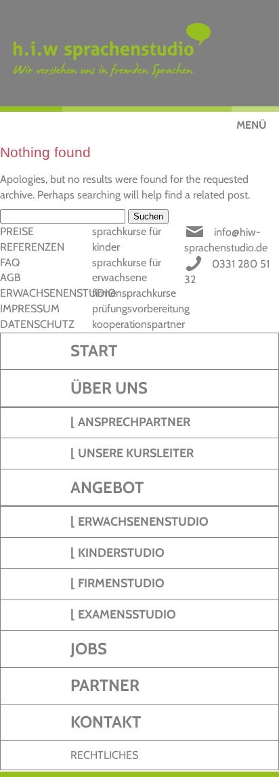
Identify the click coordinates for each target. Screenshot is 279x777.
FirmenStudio (121, 583)
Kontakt (105, 722)
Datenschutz (37, 324)
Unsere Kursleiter (136, 453)
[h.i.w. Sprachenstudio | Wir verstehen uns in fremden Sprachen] (146, 53)
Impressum (30, 308)
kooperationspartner (138, 324)
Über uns (109, 388)
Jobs (88, 648)
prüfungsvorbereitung (141, 308)
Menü (251, 125)
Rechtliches (104, 755)
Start (93, 350)
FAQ (10, 262)
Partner (105, 685)
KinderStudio (121, 552)
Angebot (107, 487)
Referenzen (32, 246)
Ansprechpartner (134, 422)
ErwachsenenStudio (143, 521)
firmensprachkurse (134, 293)
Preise (17, 231)
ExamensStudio (127, 614)
